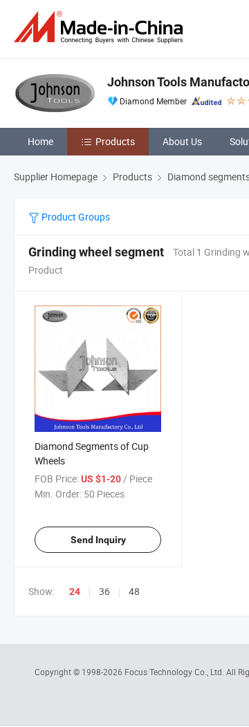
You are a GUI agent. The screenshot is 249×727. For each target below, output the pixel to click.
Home (40, 141)
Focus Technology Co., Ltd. (175, 671)
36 (104, 591)
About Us (182, 141)
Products (115, 141)
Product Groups (74, 216)
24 (74, 591)
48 (134, 591)
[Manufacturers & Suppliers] (101, 27)
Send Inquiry (98, 539)
